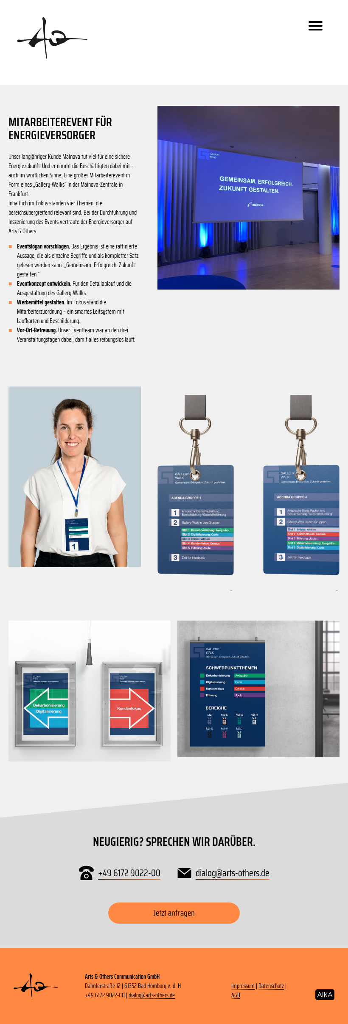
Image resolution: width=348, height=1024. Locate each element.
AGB (235, 995)
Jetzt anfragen (174, 912)
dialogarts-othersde (232, 873)
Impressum (243, 986)
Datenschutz (271, 986)
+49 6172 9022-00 (129, 873)
